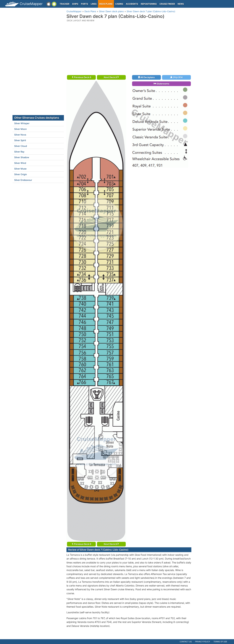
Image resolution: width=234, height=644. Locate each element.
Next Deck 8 (110, 77)
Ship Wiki (178, 77)
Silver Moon (20, 129)
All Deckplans (147, 77)
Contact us (186, 641)
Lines (94, 4)
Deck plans (106, 4)
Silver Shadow (21, 157)
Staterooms (162, 83)
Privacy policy (202, 641)
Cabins (119, 4)
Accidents (132, 4)
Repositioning (149, 4)
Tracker (64, 4)
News (181, 4)
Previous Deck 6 (82, 77)
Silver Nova (20, 134)
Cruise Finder (167, 4)
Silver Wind (20, 163)
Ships (75, 4)
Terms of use (220, 641)
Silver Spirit (20, 140)
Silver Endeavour (23, 180)
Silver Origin (20, 174)
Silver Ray (19, 151)
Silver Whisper (21, 123)
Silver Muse (20, 168)
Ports (84, 4)
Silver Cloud (20, 146)
